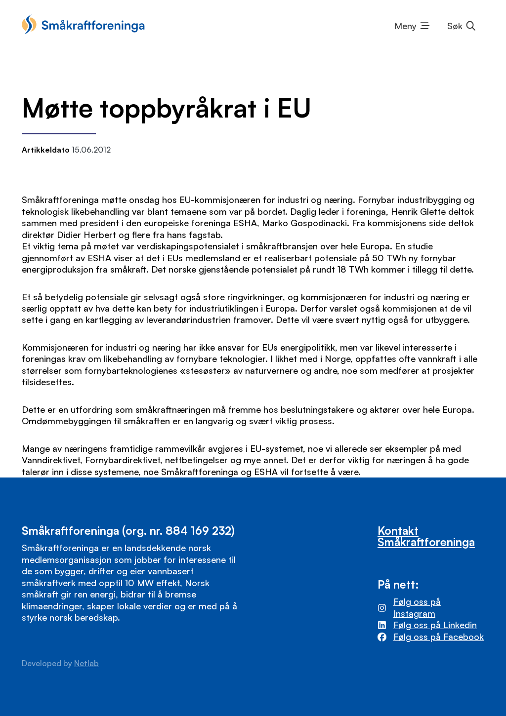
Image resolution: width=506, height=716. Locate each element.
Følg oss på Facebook (438, 636)
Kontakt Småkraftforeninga (426, 536)
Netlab (86, 663)
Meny (405, 25)
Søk (455, 25)
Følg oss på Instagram (417, 607)
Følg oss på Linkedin (435, 624)
